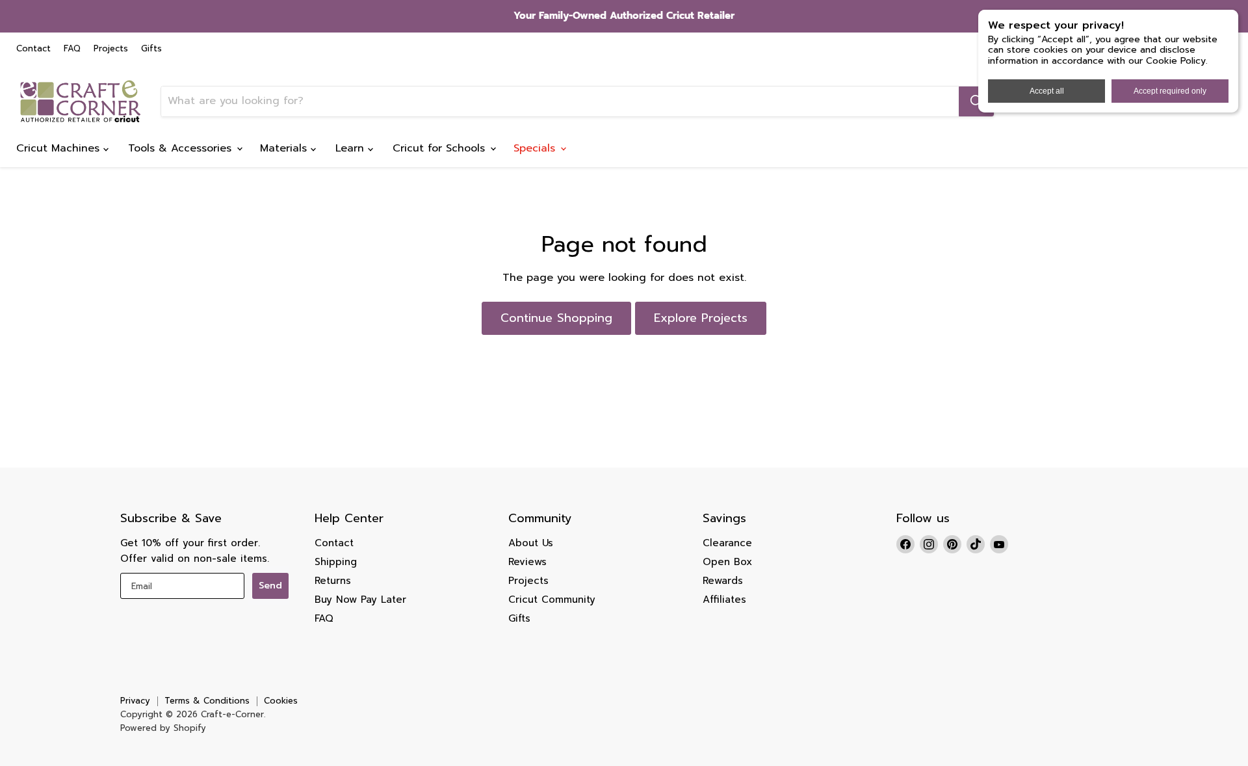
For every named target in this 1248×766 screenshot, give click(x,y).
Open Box (727, 562)
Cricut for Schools (441, 148)
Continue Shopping (556, 318)
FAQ (72, 49)
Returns (333, 581)
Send (270, 585)
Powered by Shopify (163, 728)
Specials (536, 148)
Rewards (723, 581)
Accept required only (1170, 91)
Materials (285, 148)
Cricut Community (551, 599)
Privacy (135, 700)
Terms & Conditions (207, 700)
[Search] (976, 101)
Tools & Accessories (181, 148)
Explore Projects (701, 318)
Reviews (527, 562)
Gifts (151, 49)
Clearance (727, 543)
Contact (33, 49)
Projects (111, 49)
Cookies (281, 700)
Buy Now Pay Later (360, 599)
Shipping (336, 562)
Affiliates (724, 599)
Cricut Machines (59, 148)
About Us (530, 543)
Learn (351, 148)
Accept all (1047, 91)
